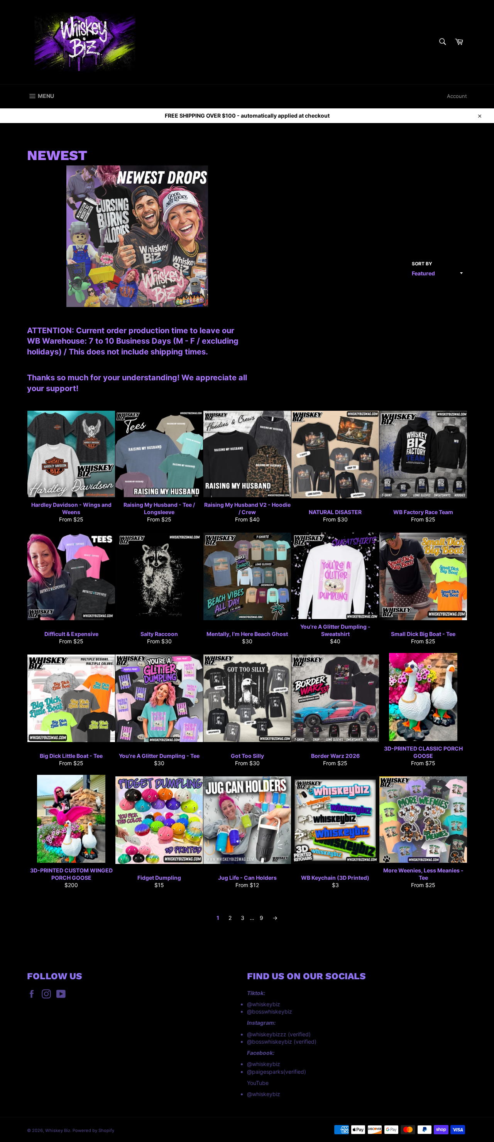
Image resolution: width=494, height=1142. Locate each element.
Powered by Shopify (93, 1130)
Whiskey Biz (57, 1130)
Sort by (422, 264)
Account (457, 96)
